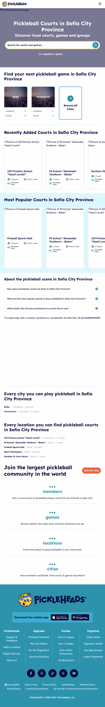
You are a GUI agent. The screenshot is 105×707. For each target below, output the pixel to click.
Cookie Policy (68, 684)
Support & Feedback (11, 639)
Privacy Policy (49, 684)
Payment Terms (87, 684)
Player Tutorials (11, 653)
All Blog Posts (66, 660)
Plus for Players (39, 643)
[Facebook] (31, 673)
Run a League (66, 637)
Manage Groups (93, 650)
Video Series (93, 637)
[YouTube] (74, 673)
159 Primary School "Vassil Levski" (19, 173)
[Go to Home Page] (14, 4)
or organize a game (50, 54)
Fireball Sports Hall (19, 238)
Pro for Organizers (39, 650)
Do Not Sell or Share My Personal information (75, 688)
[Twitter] (63, 673)
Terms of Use (31, 684)
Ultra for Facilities (39, 656)
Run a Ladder (66, 643)
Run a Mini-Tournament (66, 652)
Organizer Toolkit (93, 643)
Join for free (91, 470)
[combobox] (48, 45)
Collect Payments (93, 656)
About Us (12, 660)
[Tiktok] (52, 673)
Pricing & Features (39, 637)
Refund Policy (14, 688)
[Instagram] (42, 673)
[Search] (95, 45)
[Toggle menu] (100, 4)
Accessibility (13, 684)
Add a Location (11, 647)
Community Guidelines (37, 688)
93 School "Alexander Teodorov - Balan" (63, 173)
